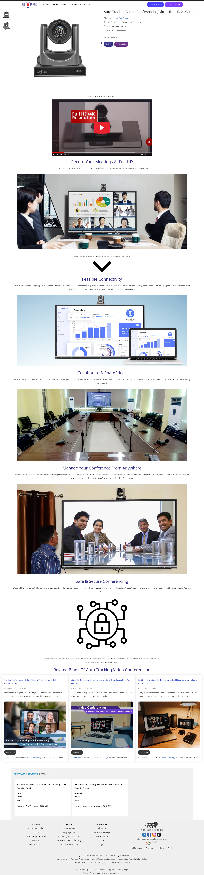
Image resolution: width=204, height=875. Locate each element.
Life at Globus (102, 836)
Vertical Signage (35, 844)
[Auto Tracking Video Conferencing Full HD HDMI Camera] (6, 14)
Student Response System (36, 836)
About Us (102, 828)
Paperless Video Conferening (69, 840)
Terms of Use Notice (91, 873)
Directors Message (102, 832)
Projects (102, 844)
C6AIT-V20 (108, 44)
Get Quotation (121, 44)
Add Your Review (121, 18)
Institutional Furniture (69, 844)
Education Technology (32, 757)
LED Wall (36, 840)
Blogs (126, 869)
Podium (36, 832)
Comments (10, 757)
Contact (102, 840)
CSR (90, 869)
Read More (10, 752)
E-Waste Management (111, 873)
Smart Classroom (69, 828)
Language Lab (69, 832)
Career (119, 869)
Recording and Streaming (69, 836)
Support (110, 869)
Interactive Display (36, 828)
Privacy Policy (99, 869)
